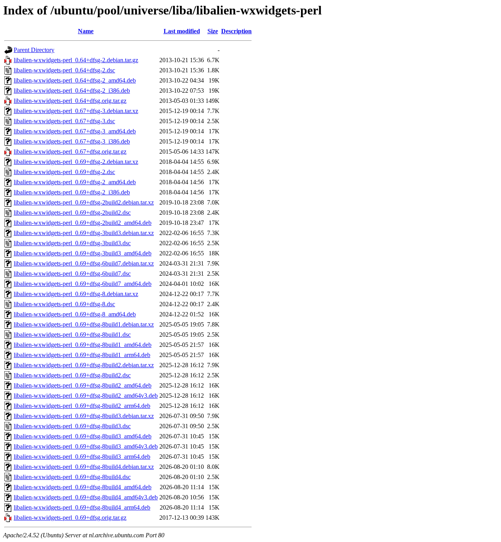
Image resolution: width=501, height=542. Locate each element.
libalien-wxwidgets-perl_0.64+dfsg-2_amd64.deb (75, 80)
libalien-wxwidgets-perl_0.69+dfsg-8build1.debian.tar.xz (84, 324)
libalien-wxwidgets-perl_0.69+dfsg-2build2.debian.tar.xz (84, 202)
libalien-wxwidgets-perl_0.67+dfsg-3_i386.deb (72, 141)
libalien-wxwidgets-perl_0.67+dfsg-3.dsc (64, 121)
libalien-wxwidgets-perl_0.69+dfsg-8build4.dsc (72, 477)
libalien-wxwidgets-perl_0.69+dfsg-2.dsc (64, 172)
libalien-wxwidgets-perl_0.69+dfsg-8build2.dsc (72, 375)
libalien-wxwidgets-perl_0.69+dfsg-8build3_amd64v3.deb (86, 446)
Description (236, 31)
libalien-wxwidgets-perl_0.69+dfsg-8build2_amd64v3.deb (86, 395)
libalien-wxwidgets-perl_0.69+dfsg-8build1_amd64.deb (82, 344)
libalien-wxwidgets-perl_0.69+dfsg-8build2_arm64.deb (82, 405)
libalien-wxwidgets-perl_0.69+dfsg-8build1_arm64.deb (82, 355)
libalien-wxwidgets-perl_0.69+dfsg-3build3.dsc (72, 243)
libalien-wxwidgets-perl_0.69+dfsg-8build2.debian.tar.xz (84, 365)
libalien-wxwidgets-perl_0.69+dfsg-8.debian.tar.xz (76, 294)
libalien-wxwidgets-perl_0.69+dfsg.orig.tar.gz (70, 517)
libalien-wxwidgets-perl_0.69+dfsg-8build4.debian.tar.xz (84, 466)
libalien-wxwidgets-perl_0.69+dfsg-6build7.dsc (72, 273)
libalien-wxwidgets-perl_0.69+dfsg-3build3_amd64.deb (82, 253)
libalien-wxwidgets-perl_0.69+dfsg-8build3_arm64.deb (82, 456)
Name (86, 31)
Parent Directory (34, 50)
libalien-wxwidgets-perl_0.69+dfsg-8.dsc (64, 304)
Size (212, 31)
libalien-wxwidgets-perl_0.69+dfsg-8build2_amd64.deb (82, 385)
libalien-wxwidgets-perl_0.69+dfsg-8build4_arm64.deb (82, 507)
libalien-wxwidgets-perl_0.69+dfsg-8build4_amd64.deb (82, 487)
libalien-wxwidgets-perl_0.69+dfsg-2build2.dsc (72, 212)
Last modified (182, 31)
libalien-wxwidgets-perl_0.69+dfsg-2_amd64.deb (75, 182)
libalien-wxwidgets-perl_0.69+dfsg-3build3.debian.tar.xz (84, 233)
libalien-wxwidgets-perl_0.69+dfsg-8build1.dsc (72, 334)
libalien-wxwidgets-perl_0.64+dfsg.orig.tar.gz (70, 100)
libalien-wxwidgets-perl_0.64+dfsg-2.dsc (64, 70)
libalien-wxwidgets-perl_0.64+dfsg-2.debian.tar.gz (76, 60)
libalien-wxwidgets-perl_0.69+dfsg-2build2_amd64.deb (82, 222)
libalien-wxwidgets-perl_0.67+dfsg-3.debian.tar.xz (76, 111)
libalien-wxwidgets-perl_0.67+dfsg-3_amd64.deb (75, 131)
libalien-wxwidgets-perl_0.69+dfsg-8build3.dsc (72, 426)
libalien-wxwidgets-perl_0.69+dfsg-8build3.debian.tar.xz (84, 416)
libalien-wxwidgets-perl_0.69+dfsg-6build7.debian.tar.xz (84, 263)
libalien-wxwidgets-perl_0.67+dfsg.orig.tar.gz (70, 151)
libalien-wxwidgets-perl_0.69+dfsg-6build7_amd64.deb (82, 283)
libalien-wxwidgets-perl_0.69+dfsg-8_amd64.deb (75, 314)
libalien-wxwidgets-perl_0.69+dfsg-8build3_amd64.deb (82, 436)
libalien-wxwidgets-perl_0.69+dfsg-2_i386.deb (72, 192)
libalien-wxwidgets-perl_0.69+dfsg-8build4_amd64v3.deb (86, 497)
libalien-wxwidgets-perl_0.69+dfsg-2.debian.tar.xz (76, 161)
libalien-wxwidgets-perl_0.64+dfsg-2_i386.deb (72, 90)
